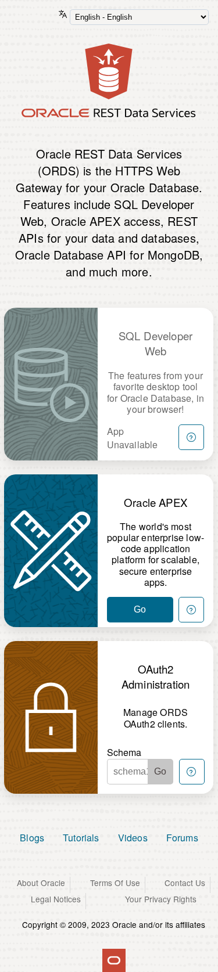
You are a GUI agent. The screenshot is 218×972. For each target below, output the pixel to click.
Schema (124, 752)
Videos (133, 837)
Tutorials (81, 837)
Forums (182, 837)
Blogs (32, 837)
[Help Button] (191, 437)
